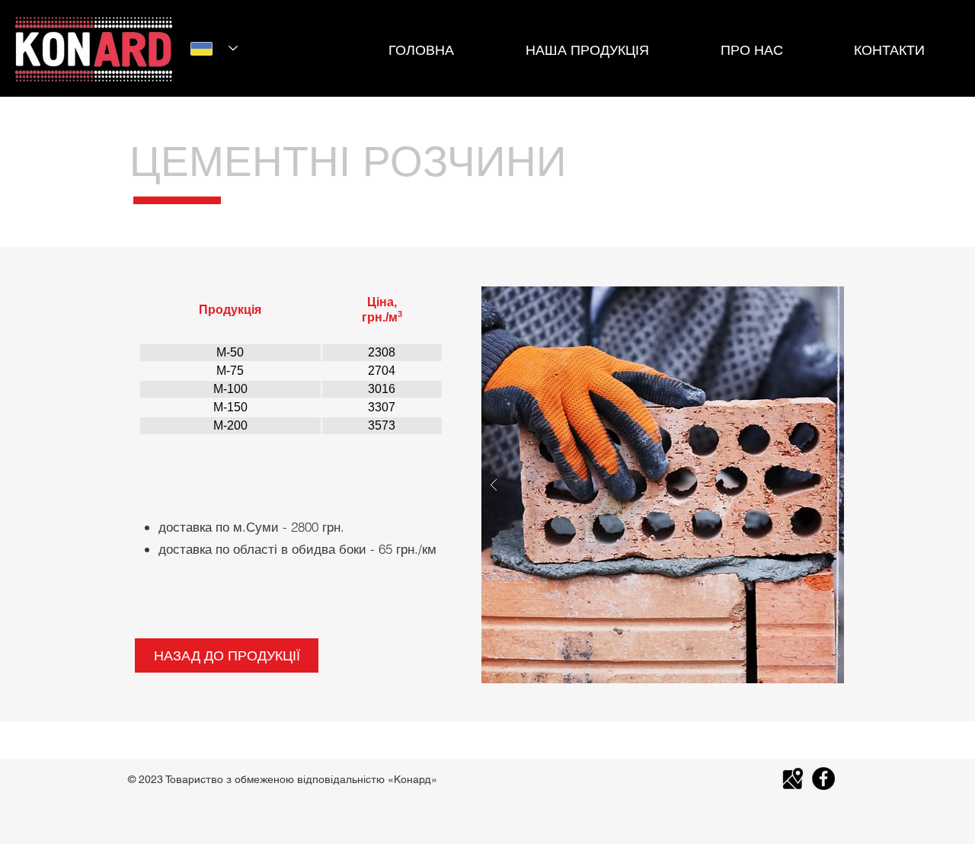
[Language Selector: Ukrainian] (214, 48)
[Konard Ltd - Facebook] (823, 778)
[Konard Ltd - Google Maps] (793, 778)
